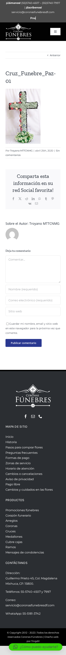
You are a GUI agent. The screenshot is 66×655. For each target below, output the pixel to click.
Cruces (11, 531)
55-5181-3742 (32, 613)
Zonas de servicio (18, 463)
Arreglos (12, 520)
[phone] (40, 416)
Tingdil (35, 641)
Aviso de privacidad (20, 479)
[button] (35, 647)
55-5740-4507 (31, 591)
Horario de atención (20, 468)
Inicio (9, 437)
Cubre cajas (14, 542)
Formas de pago (17, 458)
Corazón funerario (18, 515)
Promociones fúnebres (22, 510)
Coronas (11, 526)
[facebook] (25, 416)
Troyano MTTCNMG (21, 150)
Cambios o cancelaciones (24, 474)
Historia (11, 442)
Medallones (14, 536)
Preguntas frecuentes (22, 452)
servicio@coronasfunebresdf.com (30, 605)
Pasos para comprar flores (24, 447)
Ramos (11, 547)
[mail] (33, 416)
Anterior (55, 55)
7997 (47, 591)
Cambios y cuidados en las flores (29, 489)
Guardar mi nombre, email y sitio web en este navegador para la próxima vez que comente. (33, 328)
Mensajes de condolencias (25, 552)
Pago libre (13, 484)
